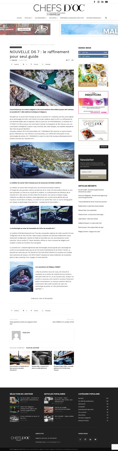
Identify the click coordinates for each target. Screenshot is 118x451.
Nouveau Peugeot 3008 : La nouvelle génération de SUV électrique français (63, 368)
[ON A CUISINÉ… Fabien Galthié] (48, 418)
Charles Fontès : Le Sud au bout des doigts (90, 214)
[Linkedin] (102, 1)
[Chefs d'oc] (59, 9)
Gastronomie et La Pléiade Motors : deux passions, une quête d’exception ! (19, 368)
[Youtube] (106, 1)
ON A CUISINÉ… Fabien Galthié (64, 416)
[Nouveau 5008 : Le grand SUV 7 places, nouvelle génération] (42, 358)
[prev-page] (40, 374)
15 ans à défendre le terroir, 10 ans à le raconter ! (92, 202)
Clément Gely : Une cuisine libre (87, 210)
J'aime (105, 52)
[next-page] (43, 374)
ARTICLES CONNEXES (17, 348)
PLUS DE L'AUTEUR (32, 348)
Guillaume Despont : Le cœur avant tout (90, 223)
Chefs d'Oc (14, 60)
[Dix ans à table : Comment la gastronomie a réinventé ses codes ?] (14, 400)
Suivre (105, 56)
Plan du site (29, 449)
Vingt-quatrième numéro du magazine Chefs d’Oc (23, 323)
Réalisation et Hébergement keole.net (67, 449)
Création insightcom (49, 449)
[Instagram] (98, 1)
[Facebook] (94, 1)
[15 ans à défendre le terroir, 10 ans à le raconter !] (14, 418)
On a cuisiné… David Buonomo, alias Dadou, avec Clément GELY (64, 399)
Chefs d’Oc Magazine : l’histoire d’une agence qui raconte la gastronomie (92, 196)
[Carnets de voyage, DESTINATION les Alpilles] (48, 409)
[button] (106, 18)
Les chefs (52, 18)
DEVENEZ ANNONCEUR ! (93, 18)
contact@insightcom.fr (53, 442)
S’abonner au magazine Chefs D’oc (72, 18)
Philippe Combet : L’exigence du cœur (89, 231)
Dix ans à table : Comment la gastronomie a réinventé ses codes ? (91, 191)
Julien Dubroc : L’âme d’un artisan (88, 219)
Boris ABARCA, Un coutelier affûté (63, 322)
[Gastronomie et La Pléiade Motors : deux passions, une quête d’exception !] (20, 358)
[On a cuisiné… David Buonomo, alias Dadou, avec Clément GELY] (48, 400)
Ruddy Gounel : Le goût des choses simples (91, 206)
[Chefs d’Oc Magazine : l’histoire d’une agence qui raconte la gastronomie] (14, 409)
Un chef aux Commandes (21, 44)
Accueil (19, 18)
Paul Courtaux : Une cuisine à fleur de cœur (90, 227)
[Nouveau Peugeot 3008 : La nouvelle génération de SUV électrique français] (64, 358)
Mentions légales (38, 449)
